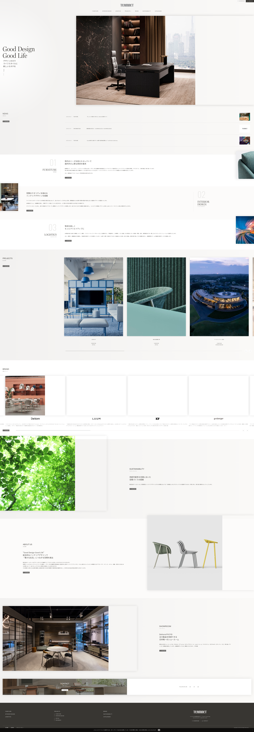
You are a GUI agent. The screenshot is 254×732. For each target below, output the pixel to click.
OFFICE (93, 344)
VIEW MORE (69, 177)
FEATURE (76, 116)
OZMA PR (94, 339)
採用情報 (12, 727)
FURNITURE (95, 11)
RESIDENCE (58, 720)
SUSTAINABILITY (147, 11)
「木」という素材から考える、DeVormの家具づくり (97, 116)
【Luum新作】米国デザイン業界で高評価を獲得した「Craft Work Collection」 (102, 140)
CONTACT (250, 1)
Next (250, 351)
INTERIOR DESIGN (106, 11)
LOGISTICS (118, 11)
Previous (246, 351)
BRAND (137, 11)
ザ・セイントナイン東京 (219, 339)
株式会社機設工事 (156, 339)
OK (159, 729)
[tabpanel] (93, 301)
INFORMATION (77, 128)
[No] (252, 730)
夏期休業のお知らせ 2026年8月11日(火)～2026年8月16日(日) (99, 128)
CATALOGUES (158, 11)
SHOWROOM (242, 1)
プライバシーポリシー (20, 727)
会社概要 (6, 727)
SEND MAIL (65, 690)
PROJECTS (127, 11)
